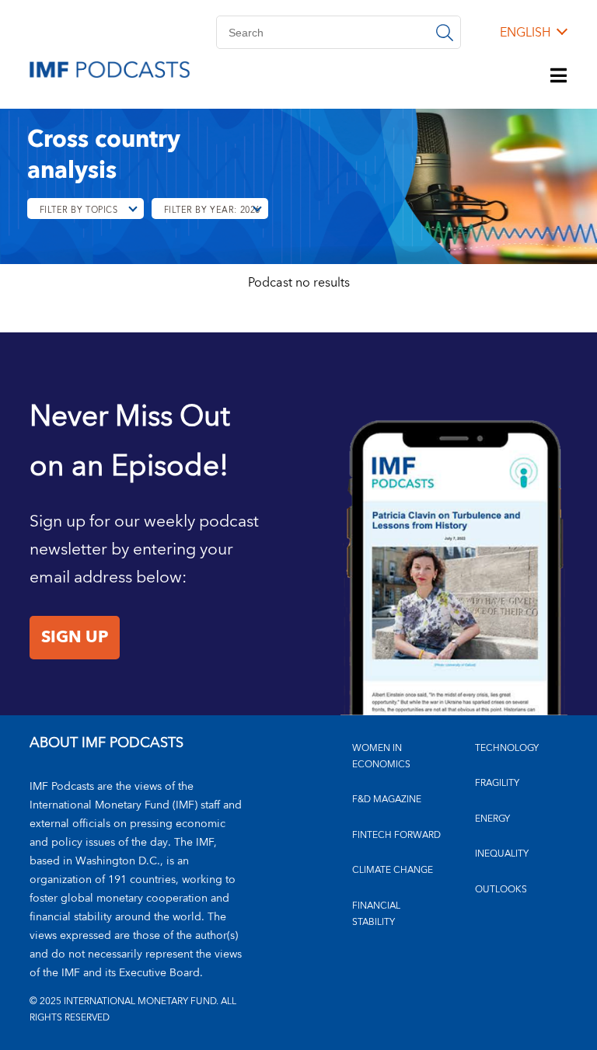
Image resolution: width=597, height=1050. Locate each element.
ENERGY (492, 819)
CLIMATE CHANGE (392, 870)
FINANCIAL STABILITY (376, 914)
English (525, 32)
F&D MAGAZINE (386, 799)
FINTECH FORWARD (396, 835)
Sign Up (74, 638)
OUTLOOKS (501, 889)
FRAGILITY (497, 783)
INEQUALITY (502, 854)
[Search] (444, 32)
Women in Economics (381, 756)
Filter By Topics (79, 210)
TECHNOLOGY (507, 748)
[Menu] (558, 77)
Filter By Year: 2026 (212, 210)
